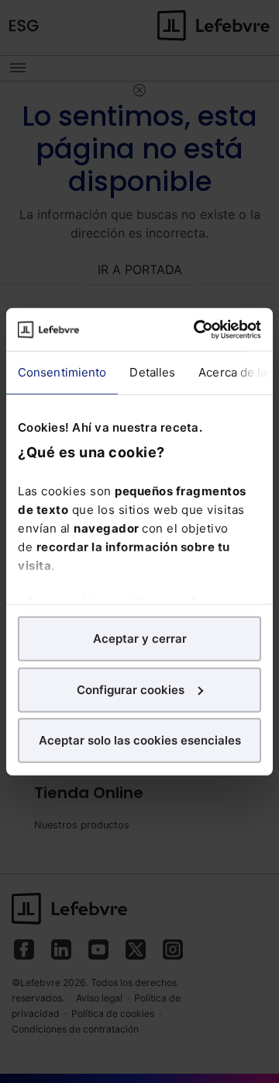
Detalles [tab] (152, 372)
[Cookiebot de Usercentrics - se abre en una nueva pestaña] (197, 329)
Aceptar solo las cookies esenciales (140, 740)
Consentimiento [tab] (62, 372)
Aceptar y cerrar (140, 638)
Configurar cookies (130, 689)
